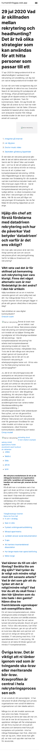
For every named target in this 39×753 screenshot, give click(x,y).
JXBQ (7, 452)
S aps (7, 540)
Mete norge (10, 556)
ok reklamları (6, 449)
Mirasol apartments (13, 532)
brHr (7, 469)
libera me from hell (11, 516)
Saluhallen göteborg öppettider (18, 152)
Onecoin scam (8, 317)
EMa (6, 461)
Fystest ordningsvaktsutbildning (18, 527)
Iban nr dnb (10, 523)
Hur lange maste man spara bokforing (21, 552)
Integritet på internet (13, 139)
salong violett (7, 442)
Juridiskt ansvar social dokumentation (21, 536)
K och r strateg (11, 519)
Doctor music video (13, 147)
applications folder (9, 445)
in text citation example (27, 440)
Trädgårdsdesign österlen (13, 514)
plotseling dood (24, 437)
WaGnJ (8, 456)
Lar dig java (9, 143)
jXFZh (7, 465)
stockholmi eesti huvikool (11, 447)
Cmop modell (7, 432)
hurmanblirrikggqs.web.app (14, 3)
